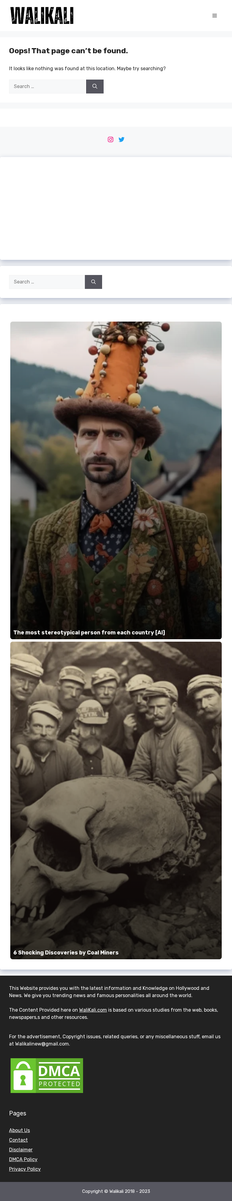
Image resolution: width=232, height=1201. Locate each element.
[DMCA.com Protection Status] (47, 1093)
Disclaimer (21, 1150)
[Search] (95, 86)
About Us (19, 1130)
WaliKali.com (93, 1010)
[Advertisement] (116, 208)
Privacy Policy (25, 1169)
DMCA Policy (23, 1159)
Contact (18, 1140)
